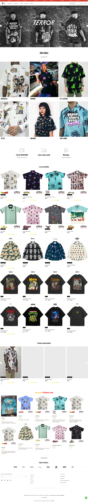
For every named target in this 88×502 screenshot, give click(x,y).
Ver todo (21, 3)
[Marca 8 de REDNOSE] (72, 466)
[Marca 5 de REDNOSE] (48, 466)
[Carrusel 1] (44, 26)
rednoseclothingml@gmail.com (65, 480)
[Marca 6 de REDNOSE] (56, 466)
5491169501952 (62, 476)
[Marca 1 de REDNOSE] (15, 466)
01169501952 (62, 478)
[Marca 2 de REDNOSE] (23, 466)
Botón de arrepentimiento (60, 495)
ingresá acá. (54, 495)
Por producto (10, 3)
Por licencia (16, 3)
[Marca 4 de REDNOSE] (40, 466)
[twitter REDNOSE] (11, 480)
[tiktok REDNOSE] (8, 480)
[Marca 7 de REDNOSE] (64, 466)
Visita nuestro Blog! (63, 482)
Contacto (31, 3)
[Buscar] (81, 3)
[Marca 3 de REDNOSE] (32, 466)
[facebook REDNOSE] (5, 480)
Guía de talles (27, 3)
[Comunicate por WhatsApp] (86, 498)
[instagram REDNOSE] (2, 480)
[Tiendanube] (44, 497)
